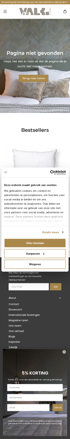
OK (56, 286)
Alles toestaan (35, 243)
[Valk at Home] (35, 11)
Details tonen (50, 232)
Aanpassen (33, 253)
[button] (5, 11)
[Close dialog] (64, 352)
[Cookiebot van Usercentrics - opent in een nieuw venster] (50, 172)
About (12, 298)
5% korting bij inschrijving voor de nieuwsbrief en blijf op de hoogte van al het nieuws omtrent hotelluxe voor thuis (35, 2)
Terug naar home (33, 78)
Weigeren (35, 264)
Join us (57, 407)
